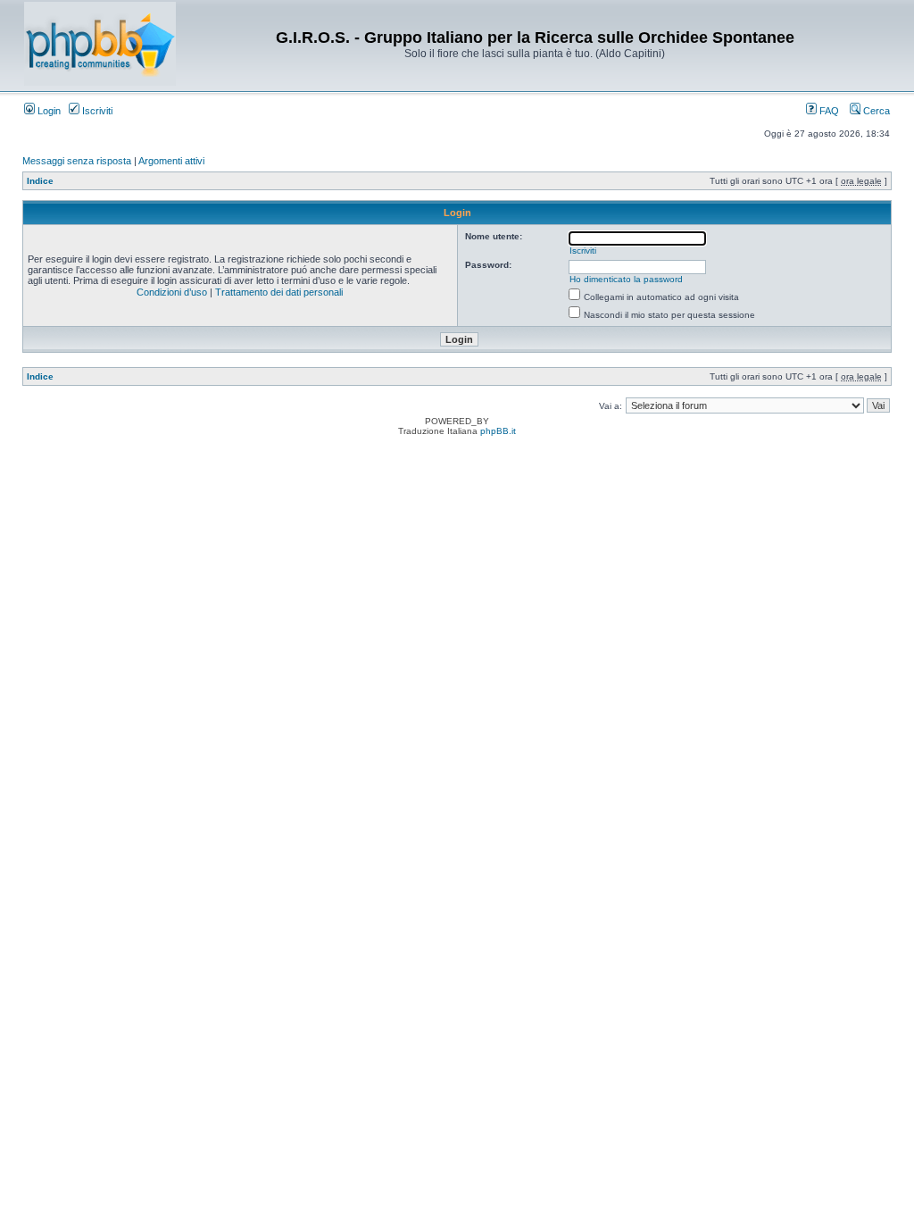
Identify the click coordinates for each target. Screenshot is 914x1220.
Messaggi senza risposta (76, 160)
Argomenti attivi (171, 160)
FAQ (828, 110)
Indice (40, 181)
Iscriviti (95, 110)
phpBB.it (498, 431)
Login (48, 110)
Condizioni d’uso (172, 292)
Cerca (875, 110)
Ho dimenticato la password (626, 279)
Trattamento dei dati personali (279, 292)
